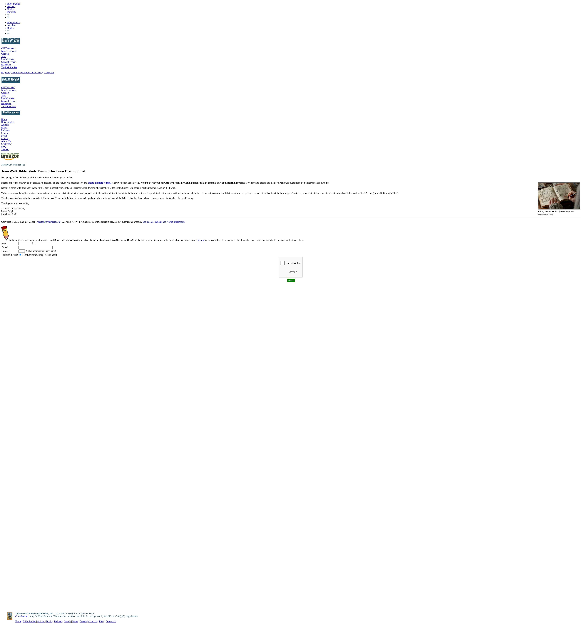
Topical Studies (9, 67)
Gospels (5, 53)
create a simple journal (99, 182)
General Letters (8, 62)
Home (4, 119)
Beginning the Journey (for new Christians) (22, 72)
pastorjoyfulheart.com (49, 222)
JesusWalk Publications (13, 165)
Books (10, 9)
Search (4, 133)
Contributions (21, 616)
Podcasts (11, 12)
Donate (4, 138)
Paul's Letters (7, 59)
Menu (4, 135)
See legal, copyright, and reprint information (163, 222)
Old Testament (8, 48)
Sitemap (5, 149)
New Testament (8, 51)
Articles (11, 6)
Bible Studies (13, 3)
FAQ (3, 146)
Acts (3, 56)
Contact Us (6, 144)
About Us (6, 141)
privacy (200, 240)
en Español (49, 72)
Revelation (6, 64)
